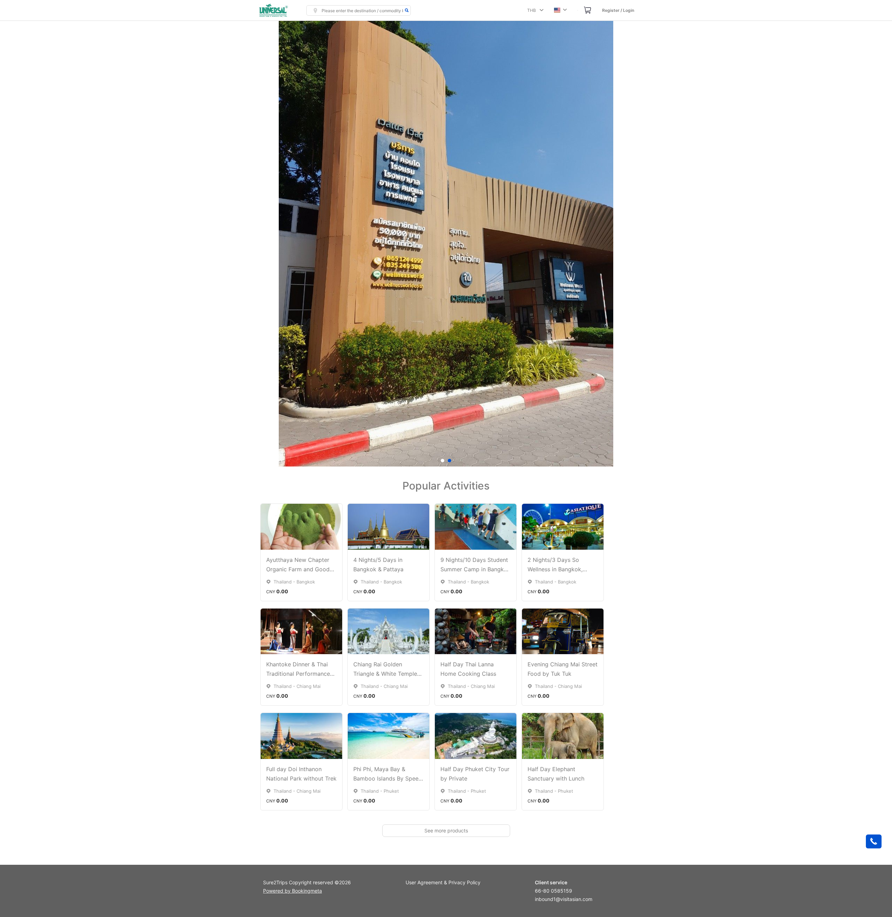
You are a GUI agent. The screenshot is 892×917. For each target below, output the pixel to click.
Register (611, 10)
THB (532, 10)
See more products (446, 830)
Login (628, 10)
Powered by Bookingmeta (292, 891)
